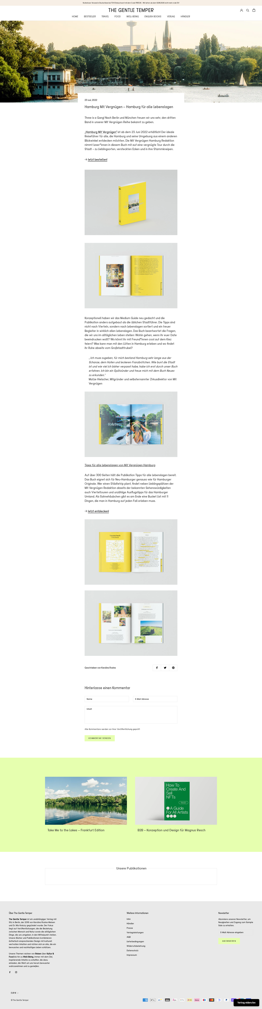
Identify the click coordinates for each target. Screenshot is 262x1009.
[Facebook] (10, 972)
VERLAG (171, 16)
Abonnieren (229, 941)
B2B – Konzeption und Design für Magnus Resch (172, 830)
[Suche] (247, 10)
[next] (217, 876)
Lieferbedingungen (135, 941)
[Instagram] (16, 972)
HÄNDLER (185, 16)
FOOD (117, 16)
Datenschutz (132, 950)
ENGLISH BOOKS (153, 16)
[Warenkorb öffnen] (254, 10)
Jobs (129, 919)
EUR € (13, 993)
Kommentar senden (100, 738)
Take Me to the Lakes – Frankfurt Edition (75, 830)
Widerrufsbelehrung (136, 946)
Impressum (132, 955)
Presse (130, 928)
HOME (75, 16)
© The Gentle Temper (20, 1000)
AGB (129, 937)
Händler (130, 923)
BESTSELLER (90, 16)
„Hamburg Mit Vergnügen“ (101, 132)
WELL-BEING (132, 16)
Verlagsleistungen (135, 932)
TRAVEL (105, 16)
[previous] (45, 876)
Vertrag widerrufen (246, 1002)
